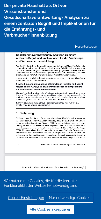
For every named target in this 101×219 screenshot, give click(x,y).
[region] (50, 195)
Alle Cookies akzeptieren (50, 209)
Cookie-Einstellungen (26, 198)
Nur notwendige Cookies (69, 198)
